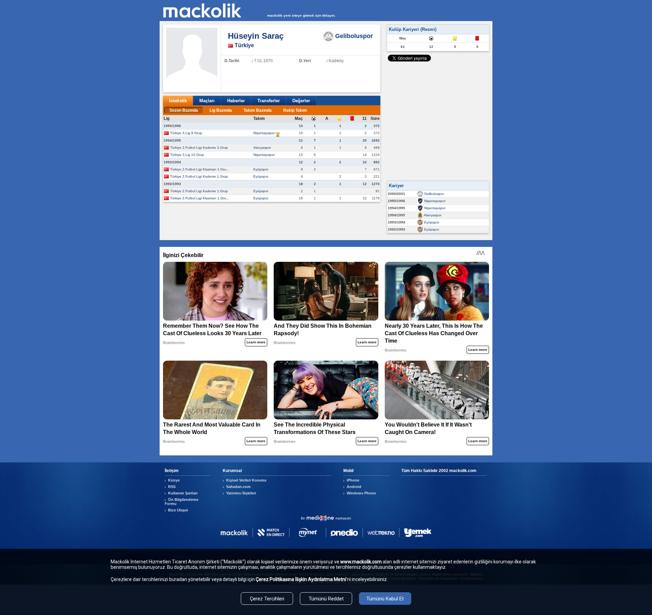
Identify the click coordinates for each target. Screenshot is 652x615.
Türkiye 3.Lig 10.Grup (187, 155)
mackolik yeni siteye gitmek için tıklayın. (301, 15)
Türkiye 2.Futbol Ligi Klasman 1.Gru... (199, 169)
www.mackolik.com (361, 561)
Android (354, 487)
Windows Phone (361, 493)
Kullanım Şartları (183, 493)
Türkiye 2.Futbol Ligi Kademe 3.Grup (199, 147)
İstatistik (178, 100)
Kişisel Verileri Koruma (246, 480)
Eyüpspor (260, 169)
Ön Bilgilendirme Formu (181, 502)
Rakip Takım (295, 110)
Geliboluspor (434, 194)
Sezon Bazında (183, 110)
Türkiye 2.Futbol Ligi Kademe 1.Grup (199, 176)
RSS (172, 487)
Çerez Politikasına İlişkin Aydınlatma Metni (301, 579)
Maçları (207, 100)
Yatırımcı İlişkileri (241, 493)
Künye (174, 480)
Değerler (301, 100)
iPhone (353, 480)
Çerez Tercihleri (267, 599)
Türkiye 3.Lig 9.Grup (186, 133)
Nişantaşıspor (264, 133)
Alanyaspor (262, 147)
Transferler (268, 100)
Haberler (236, 100)
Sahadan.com (238, 487)
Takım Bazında (257, 110)
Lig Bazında (221, 110)
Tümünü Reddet (326, 599)
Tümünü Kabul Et (385, 599)
